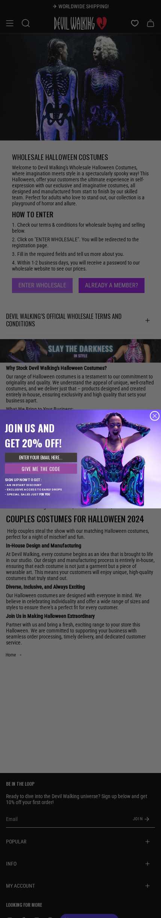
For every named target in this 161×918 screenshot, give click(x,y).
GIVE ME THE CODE (41, 468)
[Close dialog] (155, 415)
